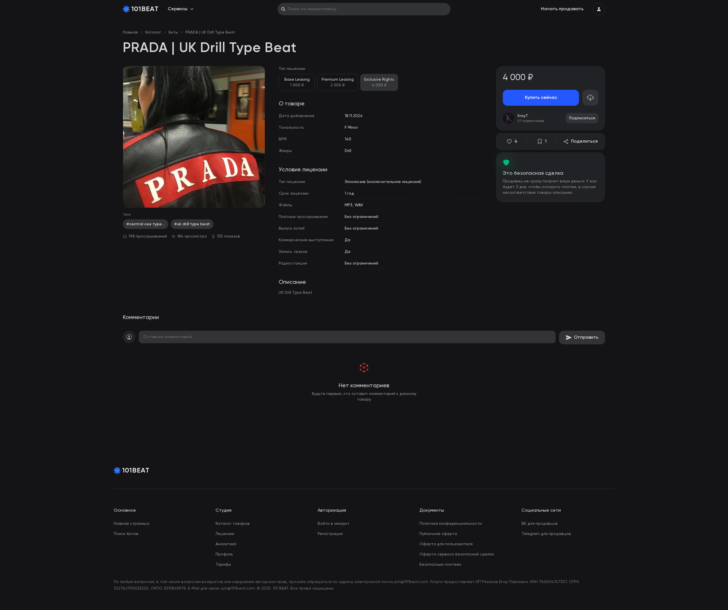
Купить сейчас (541, 97)
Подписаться (582, 118)
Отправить (586, 337)
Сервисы (177, 9)
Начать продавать (562, 9)
